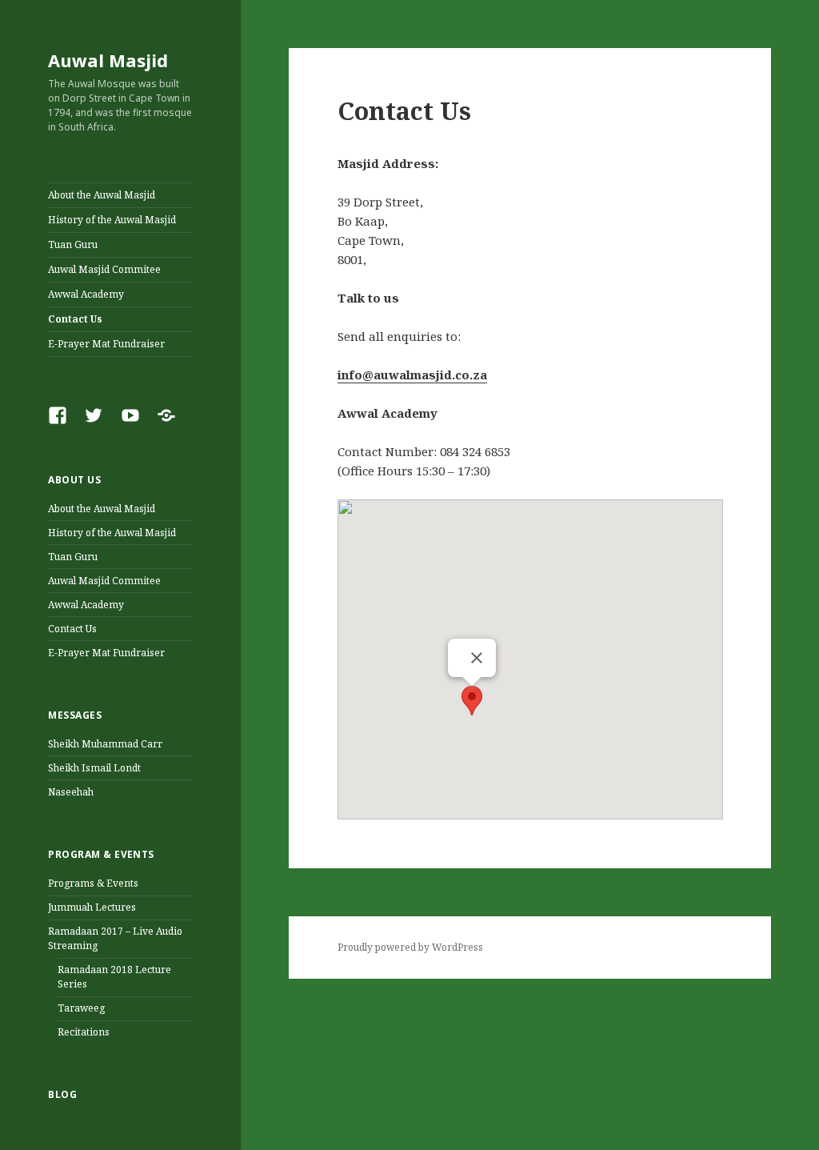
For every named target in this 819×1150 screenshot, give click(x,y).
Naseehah (71, 792)
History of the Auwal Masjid (112, 219)
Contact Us (75, 319)
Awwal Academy (86, 294)
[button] (472, 700)
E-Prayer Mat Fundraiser (106, 344)
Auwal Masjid (108, 60)
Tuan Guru (73, 244)
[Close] (476, 658)
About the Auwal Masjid (101, 195)
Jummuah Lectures (92, 907)
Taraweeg (81, 1008)
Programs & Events (93, 883)
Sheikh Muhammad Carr (105, 744)
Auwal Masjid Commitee (104, 269)
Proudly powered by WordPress (410, 947)
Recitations (84, 1032)
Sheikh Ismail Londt (94, 768)
